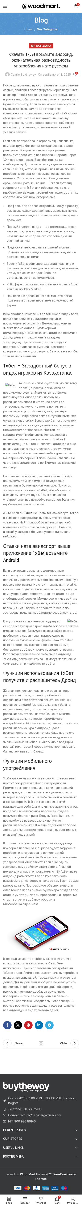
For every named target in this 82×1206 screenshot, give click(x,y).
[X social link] (18, 1025)
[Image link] (26, 1086)
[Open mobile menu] (5, 6)
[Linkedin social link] (39, 1025)
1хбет (28, 513)
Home (28, 29)
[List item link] (41, 1100)
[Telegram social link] (49, 1025)
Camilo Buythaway (23, 74)
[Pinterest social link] (28, 1025)
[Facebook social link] (7, 1025)
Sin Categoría (47, 29)
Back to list (41, 1043)
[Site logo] (41, 6)
